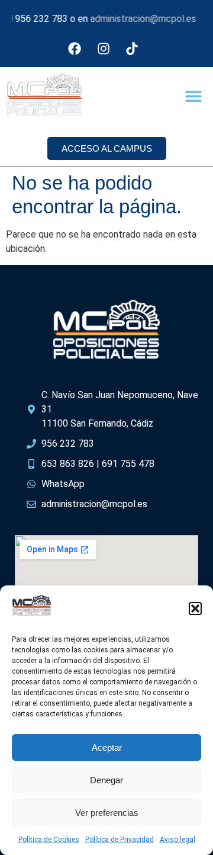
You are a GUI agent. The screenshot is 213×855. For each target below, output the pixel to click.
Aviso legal (177, 839)
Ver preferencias (106, 813)
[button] (195, 608)
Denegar (106, 780)
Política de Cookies (48, 839)
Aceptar (107, 747)
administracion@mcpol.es (139, 18)
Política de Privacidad (119, 839)
